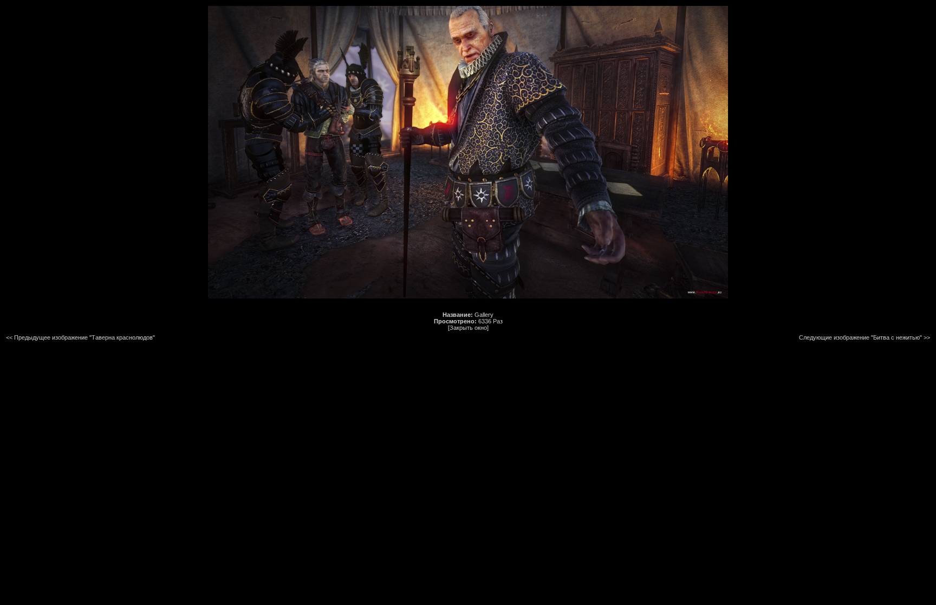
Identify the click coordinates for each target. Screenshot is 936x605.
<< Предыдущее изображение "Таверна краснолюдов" (80, 337)
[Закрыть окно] (468, 327)
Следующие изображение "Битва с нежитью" (860, 337)
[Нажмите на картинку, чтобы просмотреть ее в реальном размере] (468, 296)
